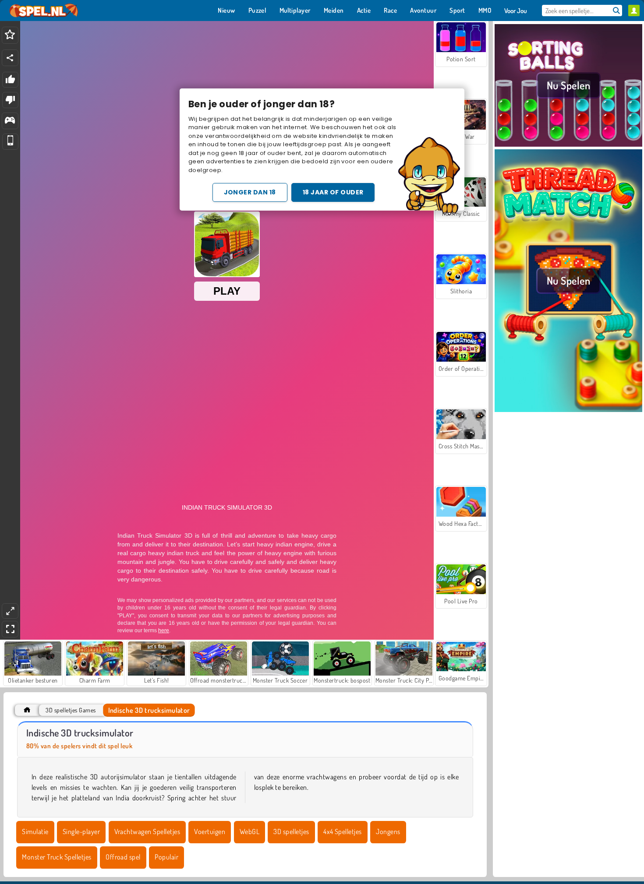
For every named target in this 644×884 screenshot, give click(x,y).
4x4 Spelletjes (342, 831)
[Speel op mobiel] (10, 142)
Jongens (388, 831)
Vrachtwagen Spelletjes (147, 831)
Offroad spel (123, 856)
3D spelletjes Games (71, 710)
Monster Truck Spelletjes (57, 856)
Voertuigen (209, 831)
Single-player (81, 831)
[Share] (10, 57)
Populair (166, 856)
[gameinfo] (10, 121)
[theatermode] (10, 611)
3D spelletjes (291, 831)
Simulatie (35, 831)
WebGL (249, 831)
